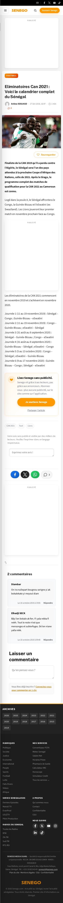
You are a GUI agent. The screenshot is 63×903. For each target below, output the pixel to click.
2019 (15, 721)
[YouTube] (54, 3)
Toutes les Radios (10, 829)
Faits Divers (8, 784)
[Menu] (5, 10)
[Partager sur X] (25, 474)
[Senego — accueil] (20, 10)
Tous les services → (41, 780)
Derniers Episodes (10, 802)
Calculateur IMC (39, 767)
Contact (36, 806)
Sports (5, 771)
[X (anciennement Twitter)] (49, 3)
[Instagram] (55, 826)
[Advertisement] (31, 44)
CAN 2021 (11, 425)
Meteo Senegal (39, 751)
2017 (33, 721)
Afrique (6, 792)
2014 (6, 727)
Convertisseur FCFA (41, 747)
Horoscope (37, 771)
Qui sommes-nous (40, 802)
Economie (7, 759)
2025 (15, 715)
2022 (42, 715)
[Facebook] (44, 3)
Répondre (48, 602)
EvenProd (7, 810)
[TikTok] (59, 3)
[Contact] (37, 2)
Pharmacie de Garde (41, 763)
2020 (6, 721)
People (6, 767)
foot (21, 425)
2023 (33, 715)
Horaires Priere (39, 759)
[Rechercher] (35, 10)
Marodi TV (7, 806)
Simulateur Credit (40, 775)
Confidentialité (47, 872)
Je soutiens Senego (36, 402)
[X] (42, 826)
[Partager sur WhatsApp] (35, 474)
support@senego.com (48, 869)
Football (11, 75)
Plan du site (14, 872)
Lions (30, 425)
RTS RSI (6, 845)
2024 (24, 715)
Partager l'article (36, 410)
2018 (24, 721)
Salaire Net (37, 755)
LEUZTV (6, 814)
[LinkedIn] (35, 832)
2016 (42, 721)
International (8, 763)
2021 (52, 715)
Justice (6, 755)
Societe (6, 751)
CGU (34, 814)
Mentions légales (27, 872)
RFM (4, 833)
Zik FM (5, 837)
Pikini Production (10, 818)
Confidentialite (39, 810)
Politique (7, 747)
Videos (5, 788)
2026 (6, 715)
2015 (52, 721)
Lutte (5, 780)
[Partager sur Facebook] (15, 474)
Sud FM (6, 841)
